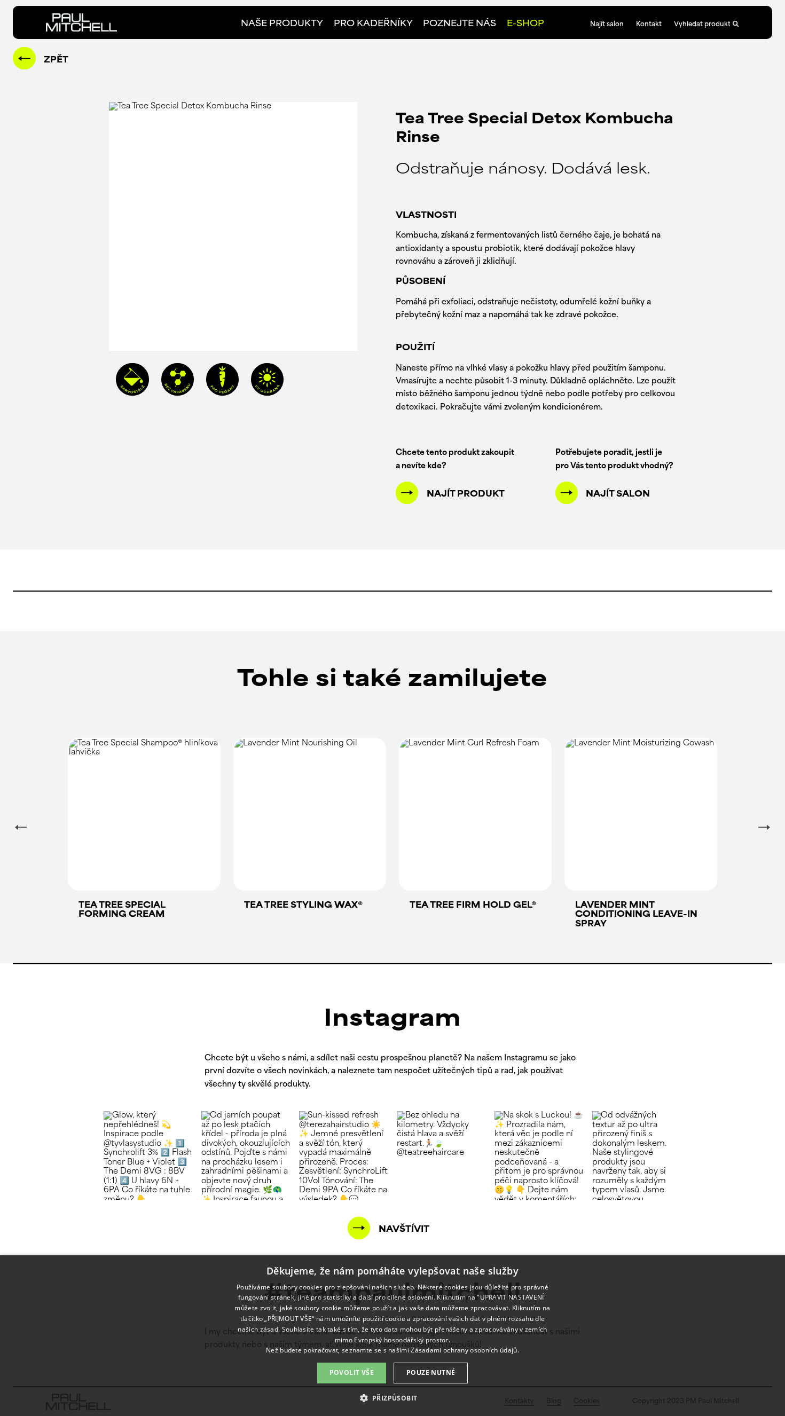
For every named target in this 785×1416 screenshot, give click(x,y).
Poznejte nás (459, 24)
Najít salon (607, 24)
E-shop (525, 24)
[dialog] (392, 1335)
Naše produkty (282, 24)
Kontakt (649, 24)
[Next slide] (764, 827)
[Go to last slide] (21, 827)
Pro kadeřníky (373, 24)
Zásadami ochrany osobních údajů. (465, 1350)
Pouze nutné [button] (430, 1372)
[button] (393, 1397)
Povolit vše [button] (351, 1372)
